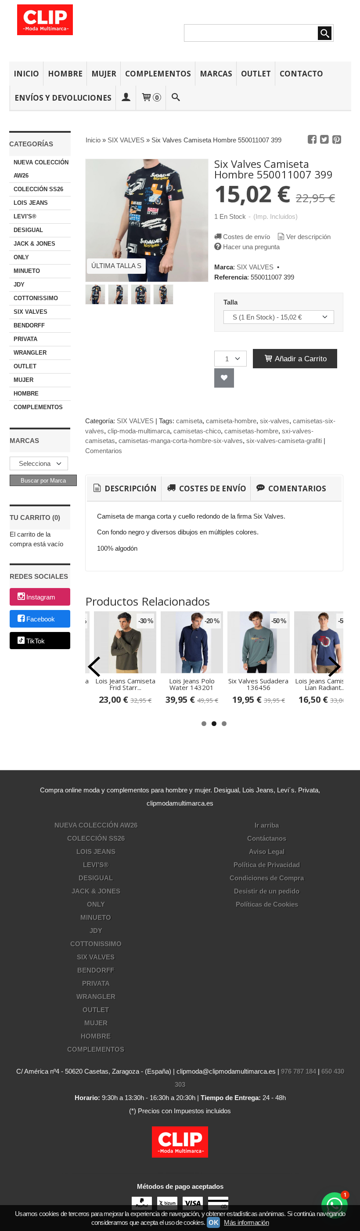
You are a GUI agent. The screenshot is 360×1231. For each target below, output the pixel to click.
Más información (246, 1222)
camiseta (189, 421)
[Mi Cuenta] (126, 98)
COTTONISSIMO (36, 298)
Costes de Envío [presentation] (211, 488)
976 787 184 (298, 1071)
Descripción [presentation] (130, 488)
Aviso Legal (266, 851)
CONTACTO (301, 74)
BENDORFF (29, 325)
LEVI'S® (25, 216)
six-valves (274, 421)
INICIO (26, 74)
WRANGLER (30, 352)
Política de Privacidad (267, 864)
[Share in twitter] (324, 140)
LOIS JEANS (31, 203)
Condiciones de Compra (267, 878)
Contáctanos (266, 838)
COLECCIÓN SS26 (38, 189)
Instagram (40, 597)
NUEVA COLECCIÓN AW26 (41, 169)
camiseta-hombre (231, 421)
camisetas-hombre (251, 431)
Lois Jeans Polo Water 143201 (192, 684)
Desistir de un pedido (266, 891)
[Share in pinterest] (337, 140)
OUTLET (256, 74)
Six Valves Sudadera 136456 (258, 684)
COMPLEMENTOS (158, 74)
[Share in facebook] (312, 140)
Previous (94, 667)
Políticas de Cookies (267, 904)
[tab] (124, 488)
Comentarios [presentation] (296, 488)
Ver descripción (308, 236)
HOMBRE (65, 74)
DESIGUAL (28, 230)
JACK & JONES (34, 243)
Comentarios (103, 450)
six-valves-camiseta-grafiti (284, 440)
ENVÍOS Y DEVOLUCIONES (63, 98)
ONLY (21, 257)
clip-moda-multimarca (139, 431)
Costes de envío (246, 236)
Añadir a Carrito (300, 358)
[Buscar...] (175, 98)
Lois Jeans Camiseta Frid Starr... (125, 684)
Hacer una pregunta (251, 247)
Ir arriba (267, 825)
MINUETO (27, 271)
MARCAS (216, 74)
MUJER (103, 74)
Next (334, 667)
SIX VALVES (30, 312)
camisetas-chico (197, 431)
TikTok (35, 641)
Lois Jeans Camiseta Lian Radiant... (325, 684)
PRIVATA (25, 339)
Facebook (40, 619)
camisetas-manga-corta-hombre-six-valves (181, 440)
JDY (19, 284)
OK (213, 1222)
